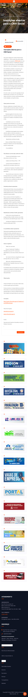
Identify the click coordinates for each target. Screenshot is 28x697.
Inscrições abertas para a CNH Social (16, 16)
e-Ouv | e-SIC (5, 614)
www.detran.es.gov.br (9, 311)
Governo (4, 670)
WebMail (4, 683)
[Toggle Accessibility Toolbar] (25, 694)
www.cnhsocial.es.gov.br (9, 314)
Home (5, 16)
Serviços (3, 677)
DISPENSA (8, 46)
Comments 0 (20, 332)
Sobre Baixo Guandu (6, 666)
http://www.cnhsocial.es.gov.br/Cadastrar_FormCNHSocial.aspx (14, 302)
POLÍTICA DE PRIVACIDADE (8, 651)
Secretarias (4, 673)
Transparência (5, 680)
